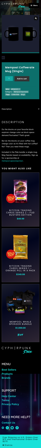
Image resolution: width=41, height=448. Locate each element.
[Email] (3, 428)
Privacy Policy (10, 404)
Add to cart (22, 79)
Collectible (15, 94)
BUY (20, 335)
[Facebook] (17, 427)
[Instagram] (12, 427)
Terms (5, 400)
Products (7, 373)
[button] (36, 18)
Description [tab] (7, 109)
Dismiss (9, 445)
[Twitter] (7, 427)
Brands (6, 377)
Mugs (23, 94)
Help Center (9, 396)
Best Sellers (9, 369)
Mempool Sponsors (21, 92)
